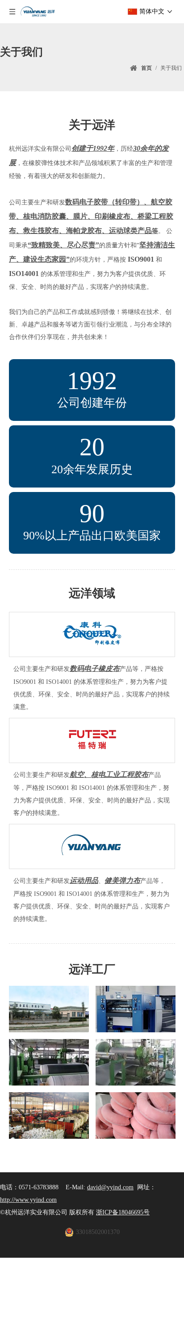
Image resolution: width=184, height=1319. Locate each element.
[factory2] (49, 1115)
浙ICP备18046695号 (123, 1212)
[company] (49, 1009)
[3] (49, 1062)
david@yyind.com (110, 1187)
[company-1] (136, 1009)
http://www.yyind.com (28, 1199)
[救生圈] (136, 1115)
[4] (136, 1062)
